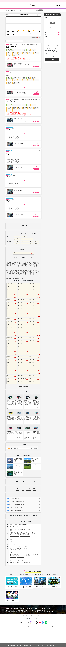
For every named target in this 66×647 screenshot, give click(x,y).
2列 (17, 238)
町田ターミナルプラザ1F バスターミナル (22, 534)
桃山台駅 (11, 555)
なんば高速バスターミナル (27, 555)
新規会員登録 (19, 628)
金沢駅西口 (11, 541)
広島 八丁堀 (27, 560)
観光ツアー (36, 7)
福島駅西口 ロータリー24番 (14, 526)
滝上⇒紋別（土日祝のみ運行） (19, 143)
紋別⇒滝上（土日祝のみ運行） (19, 214)
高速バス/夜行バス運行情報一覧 (33, 0)
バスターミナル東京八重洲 (31, 533)
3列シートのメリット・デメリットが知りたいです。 (17, 507)
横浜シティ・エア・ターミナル (14, 536)
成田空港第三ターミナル (30, 529)
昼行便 (17, 236)
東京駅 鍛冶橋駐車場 (22, 533)
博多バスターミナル (22, 562)
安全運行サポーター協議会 (15, 518)
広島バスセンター (12, 560)
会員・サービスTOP (30, 628)
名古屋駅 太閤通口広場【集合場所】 (15, 549)
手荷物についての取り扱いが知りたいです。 (16, 510)
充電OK (36, 243)
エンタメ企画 (50, 7)
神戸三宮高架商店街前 (20, 557)
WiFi (30, 243)
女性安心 (17, 243)
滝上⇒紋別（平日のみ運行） (18, 167)
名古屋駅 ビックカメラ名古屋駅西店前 (22, 548)
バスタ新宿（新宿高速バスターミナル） (16, 532)
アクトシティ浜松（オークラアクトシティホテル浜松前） (18, 546)
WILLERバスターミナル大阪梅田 (15, 554)
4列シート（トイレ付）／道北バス (19, 92)
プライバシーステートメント (47, 645)
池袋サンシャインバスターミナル (28, 532)
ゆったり (23, 241)
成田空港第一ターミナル (13, 529)
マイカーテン (36, 241)
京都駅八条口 (12, 552)
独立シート (17, 241)
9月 (38, 14)
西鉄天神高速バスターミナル (14, 562)
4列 (30, 238)
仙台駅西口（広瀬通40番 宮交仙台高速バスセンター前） (18, 524)
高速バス (15, 7)
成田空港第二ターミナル (22, 529)
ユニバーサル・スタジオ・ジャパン (26, 554)
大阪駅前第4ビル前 (35, 554)
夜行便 (24, 236)
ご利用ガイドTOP (41, 628)
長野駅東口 (11, 544)
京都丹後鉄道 (43, 7)
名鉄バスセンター (12, 548)
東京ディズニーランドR (13, 530)
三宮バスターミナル (13, 557)
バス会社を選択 (52, 56)
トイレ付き (24, 243)
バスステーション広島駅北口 (20, 560)
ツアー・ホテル (22, 7)
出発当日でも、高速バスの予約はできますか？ (17, 504)
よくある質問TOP (52, 628)
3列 (23, 238)
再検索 (53, 59)
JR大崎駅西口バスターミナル (14, 533)
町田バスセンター (12, 534)
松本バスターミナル (17, 544)
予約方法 (9, 488)
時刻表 (24, 133)
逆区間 (41, 10)
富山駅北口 (11, 539)
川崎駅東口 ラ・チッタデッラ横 (25, 536)
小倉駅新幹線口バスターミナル (31, 562)
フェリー (29, 7)
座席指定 (30, 241)
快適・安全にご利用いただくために (43, 630)
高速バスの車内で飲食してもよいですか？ (16, 498)
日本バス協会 (8, 518)
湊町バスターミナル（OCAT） (18, 555)
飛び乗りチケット (10, 150)
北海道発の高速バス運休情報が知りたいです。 (17, 501)
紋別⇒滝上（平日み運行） (18, 190)
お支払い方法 (10, 481)
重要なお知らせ (8, 628)
